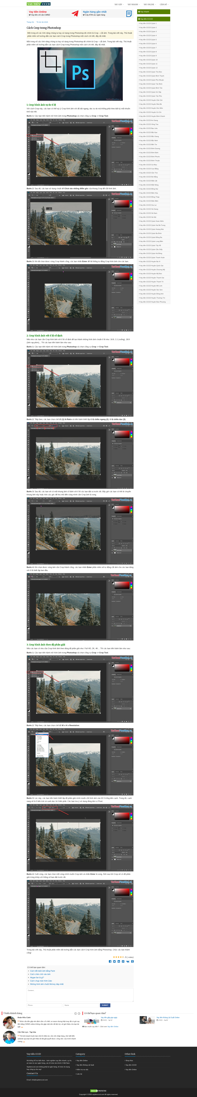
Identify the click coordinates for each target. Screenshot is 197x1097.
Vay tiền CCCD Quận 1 (148, 23)
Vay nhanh (133, 4)
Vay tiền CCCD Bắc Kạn (148, 132)
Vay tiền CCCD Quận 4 (148, 35)
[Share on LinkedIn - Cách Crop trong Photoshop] (118, 961)
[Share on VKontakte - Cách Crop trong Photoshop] (127, 961)
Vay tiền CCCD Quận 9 (148, 56)
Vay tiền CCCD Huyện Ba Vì (150, 261)
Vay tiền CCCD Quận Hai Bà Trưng (152, 225)
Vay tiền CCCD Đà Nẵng (149, 177)
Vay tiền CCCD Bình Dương (150, 148)
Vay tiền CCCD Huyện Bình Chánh (152, 116)
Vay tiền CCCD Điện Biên (149, 201)
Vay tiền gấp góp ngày (109, 1017)
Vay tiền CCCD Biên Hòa (149, 193)
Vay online (149, 4)
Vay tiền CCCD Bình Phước (150, 156)
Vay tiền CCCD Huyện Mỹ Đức (151, 273)
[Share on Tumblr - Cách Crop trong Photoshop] (132, 961)
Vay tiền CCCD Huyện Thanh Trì (151, 282)
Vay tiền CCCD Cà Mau (148, 165)
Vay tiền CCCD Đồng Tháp (149, 197)
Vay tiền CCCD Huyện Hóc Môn (151, 108)
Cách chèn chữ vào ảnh (40, 974)
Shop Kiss (129, 1060)
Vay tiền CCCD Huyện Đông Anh (151, 294)
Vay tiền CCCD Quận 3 (148, 31)
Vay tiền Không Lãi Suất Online (168, 1017)
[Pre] (75, 1014)
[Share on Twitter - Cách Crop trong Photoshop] (114, 961)
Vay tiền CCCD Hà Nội (148, 217)
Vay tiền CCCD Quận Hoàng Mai (152, 229)
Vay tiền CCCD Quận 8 (148, 52)
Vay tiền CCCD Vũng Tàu (149, 124)
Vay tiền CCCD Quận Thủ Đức (151, 72)
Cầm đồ (163, 4)
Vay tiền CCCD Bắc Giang (149, 136)
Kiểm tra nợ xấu (82, 1069)
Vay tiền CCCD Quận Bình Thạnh (152, 76)
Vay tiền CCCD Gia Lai (148, 205)
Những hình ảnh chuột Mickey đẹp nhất (47, 984)
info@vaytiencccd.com (40, 1080)
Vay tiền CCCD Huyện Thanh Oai (152, 278)
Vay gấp (118, 4)
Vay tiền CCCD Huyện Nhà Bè (151, 104)
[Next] (78, 1014)
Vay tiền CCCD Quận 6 (148, 43)
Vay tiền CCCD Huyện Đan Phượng (153, 302)
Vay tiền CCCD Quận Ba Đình (151, 233)
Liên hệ (79, 1074)
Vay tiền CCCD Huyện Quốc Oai (151, 265)
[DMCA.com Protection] (98, 1091)
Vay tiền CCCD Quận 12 (149, 68)
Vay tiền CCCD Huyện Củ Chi (150, 112)
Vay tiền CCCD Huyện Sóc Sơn (151, 290)
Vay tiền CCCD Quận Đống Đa (151, 237)
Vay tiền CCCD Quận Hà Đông (151, 253)
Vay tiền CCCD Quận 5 (148, 39)
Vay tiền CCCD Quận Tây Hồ (150, 245)
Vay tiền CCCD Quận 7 (148, 48)
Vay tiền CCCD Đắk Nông (149, 185)
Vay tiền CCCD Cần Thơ (149, 173)
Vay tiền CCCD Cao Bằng (149, 169)
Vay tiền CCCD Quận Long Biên (151, 241)
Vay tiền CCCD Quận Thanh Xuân (152, 257)
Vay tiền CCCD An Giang (149, 120)
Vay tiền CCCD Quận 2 (148, 27)
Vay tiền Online (113, 1026)
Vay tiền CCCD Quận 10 (149, 60)
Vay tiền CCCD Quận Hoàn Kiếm (152, 221)
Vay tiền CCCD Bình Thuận (150, 160)
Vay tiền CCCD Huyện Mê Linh (151, 286)
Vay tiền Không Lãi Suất (85, 1065)
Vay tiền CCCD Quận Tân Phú (151, 96)
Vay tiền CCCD (131, 1065)
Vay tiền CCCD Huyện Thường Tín (152, 298)
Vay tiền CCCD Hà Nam (148, 213)
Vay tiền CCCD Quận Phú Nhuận (152, 80)
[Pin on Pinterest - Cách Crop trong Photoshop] (122, 961)
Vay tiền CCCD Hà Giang (149, 209)
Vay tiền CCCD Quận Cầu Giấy (151, 249)
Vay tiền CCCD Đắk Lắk (148, 181)
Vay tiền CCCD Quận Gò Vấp (150, 92)
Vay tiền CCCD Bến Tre (148, 144)
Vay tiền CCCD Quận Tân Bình (151, 84)
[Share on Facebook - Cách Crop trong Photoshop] (109, 961)
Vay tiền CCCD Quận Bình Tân (151, 88)
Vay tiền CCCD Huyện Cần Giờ (151, 100)
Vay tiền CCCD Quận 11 (148, 64)
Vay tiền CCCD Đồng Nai (149, 189)
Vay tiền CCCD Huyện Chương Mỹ (152, 269)
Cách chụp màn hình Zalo (41, 981)
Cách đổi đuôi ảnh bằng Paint (42, 971)
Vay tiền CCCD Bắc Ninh (149, 140)
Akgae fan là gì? (37, 977)
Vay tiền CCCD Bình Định (149, 152)
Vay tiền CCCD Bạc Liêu (149, 128)
